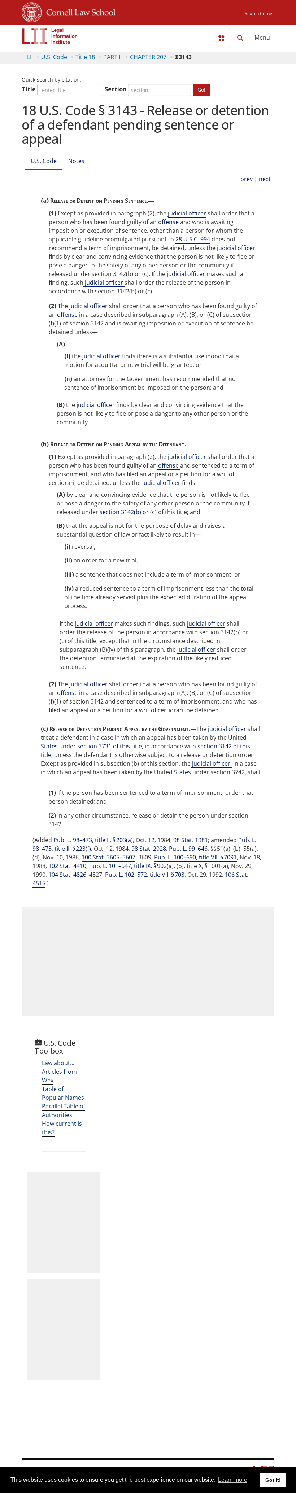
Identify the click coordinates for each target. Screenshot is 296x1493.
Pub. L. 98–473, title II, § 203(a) (93, 840)
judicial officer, (211, 763)
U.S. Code (54, 57)
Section (115, 89)
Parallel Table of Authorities (63, 1110)
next (265, 179)
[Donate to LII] (221, 38)
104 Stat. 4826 (67, 875)
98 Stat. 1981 (190, 840)
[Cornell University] (32, 11)
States (50, 746)
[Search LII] (240, 38)
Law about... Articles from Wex (59, 1071)
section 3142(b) (120, 512)
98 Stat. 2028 (148, 849)
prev (246, 179)
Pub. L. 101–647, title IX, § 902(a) (131, 866)
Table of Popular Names (63, 1093)
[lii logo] (50, 36)
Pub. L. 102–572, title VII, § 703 (144, 875)
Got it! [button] (273, 1480)
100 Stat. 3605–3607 (108, 857)
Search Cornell (259, 13)
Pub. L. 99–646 (188, 849)
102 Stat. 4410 (67, 866)
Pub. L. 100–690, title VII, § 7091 (195, 857)
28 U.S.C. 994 (192, 239)
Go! (201, 89)
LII (30, 57)
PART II (112, 57)
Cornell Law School (79, 11)
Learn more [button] (232, 1480)
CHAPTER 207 (148, 57)
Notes (76, 161)
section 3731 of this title (109, 746)
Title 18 (85, 57)
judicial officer (187, 213)
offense (168, 222)
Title (29, 89)
